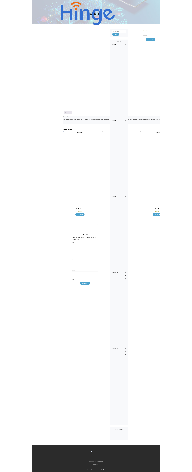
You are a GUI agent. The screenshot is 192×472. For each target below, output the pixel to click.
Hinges (93, 469)
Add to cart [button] (80, 214)
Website (73, 270)
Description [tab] (68, 112)
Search (115, 34)
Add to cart (150, 39)
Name (73, 259)
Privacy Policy (103, 469)
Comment (74, 242)
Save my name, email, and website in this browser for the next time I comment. (85, 279)
